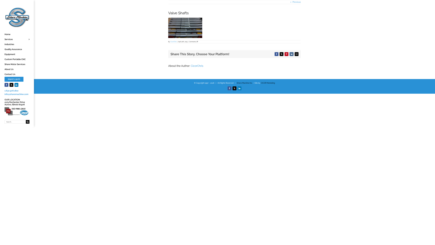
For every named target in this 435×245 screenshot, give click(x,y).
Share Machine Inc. (244, 83)
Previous (296, 2)
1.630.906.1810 (11, 90)
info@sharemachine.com (16, 94)
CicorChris (173, 42)
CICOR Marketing (268, 83)
